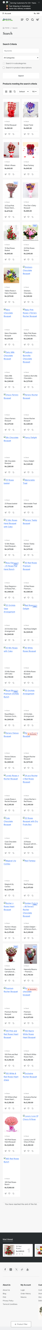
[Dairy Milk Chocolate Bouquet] (11, 360)
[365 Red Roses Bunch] (11, 1167)
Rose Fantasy (29, 165)
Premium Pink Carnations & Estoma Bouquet (11, 970)
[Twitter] (16, 1269)
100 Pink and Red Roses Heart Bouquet (11, 1055)
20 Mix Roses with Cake (10, 672)
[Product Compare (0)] (14, 91)
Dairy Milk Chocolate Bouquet (8, 377)
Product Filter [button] (22, 1324)
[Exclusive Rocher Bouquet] (30, 1081)
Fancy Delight (29, 461)
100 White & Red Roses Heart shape (11, 1098)
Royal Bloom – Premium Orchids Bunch (11, 715)
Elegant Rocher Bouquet (29, 757)
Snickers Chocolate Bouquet (28, 292)
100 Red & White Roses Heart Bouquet (30, 1055)
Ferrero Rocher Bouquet (29, 419)
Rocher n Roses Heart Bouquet (10, 928)
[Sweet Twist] (30, 109)
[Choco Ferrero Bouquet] (11, 403)
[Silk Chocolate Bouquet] (11, 445)
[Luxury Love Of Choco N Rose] (30, 1124)
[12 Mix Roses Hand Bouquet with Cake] (11, 528)
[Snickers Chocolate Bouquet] (30, 275)
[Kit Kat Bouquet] (11, 109)
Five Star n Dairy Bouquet (30, 206)
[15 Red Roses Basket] (11, 233)
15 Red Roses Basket (10, 249)
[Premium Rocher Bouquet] (11, 996)
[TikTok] (22, 1269)
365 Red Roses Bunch (10, 1183)
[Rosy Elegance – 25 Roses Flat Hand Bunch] (11, 571)
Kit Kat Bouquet (10, 125)
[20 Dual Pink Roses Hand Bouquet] (11, 190)
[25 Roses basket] (11, 488)
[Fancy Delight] (30, 445)
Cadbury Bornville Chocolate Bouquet (30, 377)
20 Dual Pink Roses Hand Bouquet (9, 206)
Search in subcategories (15, 63)
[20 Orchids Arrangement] (30, 698)
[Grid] (6, 91)
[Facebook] (5, 1269)
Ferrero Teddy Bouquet (29, 545)
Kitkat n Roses (10, 165)
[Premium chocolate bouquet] (30, 996)
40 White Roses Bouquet (30, 672)
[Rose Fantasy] (30, 150)
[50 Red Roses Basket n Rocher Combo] (9, 1250)
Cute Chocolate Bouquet (10, 843)
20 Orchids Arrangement (29, 715)
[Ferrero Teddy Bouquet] (30, 528)
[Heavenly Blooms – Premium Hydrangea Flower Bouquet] (30, 954)
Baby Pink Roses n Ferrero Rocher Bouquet (30, 334)
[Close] (39, 2)
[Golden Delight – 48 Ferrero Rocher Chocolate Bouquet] (30, 911)
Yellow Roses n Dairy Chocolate (11, 292)
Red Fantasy (28, 884)
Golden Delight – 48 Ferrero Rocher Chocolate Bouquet (30, 928)
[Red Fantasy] (30, 869)
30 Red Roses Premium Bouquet (29, 587)
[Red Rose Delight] (30, 613)
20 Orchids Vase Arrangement (11, 630)
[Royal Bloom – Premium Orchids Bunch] (11, 698)
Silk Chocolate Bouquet (10, 462)
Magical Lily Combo (9, 885)
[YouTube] (27, 1269)
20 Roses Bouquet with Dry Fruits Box (30, 843)
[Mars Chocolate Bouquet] (11, 318)
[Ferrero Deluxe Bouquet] (11, 741)
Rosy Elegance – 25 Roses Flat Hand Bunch (11, 587)
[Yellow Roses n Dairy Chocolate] (11, 275)
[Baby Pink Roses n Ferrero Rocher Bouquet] (30, 318)
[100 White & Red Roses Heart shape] (11, 1081)
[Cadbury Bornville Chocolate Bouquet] (30, 360)
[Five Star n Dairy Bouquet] (30, 190)
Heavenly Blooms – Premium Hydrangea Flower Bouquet (30, 970)
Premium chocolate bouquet (27, 1013)
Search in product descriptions (18, 67)
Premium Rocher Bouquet (11, 1013)
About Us (6, 1285)
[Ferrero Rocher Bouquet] (30, 403)
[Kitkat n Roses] (11, 150)
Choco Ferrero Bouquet (10, 419)
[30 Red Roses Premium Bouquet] (30, 571)
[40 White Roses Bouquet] (30, 656)
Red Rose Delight (30, 629)
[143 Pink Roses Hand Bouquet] (11, 1124)
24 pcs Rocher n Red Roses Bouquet (30, 800)
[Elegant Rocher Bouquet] (30, 741)
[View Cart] (37, 19)
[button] (6, 134)
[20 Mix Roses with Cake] (11, 656)
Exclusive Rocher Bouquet (30, 1098)
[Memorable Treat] (30, 488)
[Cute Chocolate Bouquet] (11, 826)
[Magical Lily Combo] (11, 869)
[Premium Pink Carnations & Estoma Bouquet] (11, 954)
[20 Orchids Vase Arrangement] (11, 613)
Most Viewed (8, 1239)
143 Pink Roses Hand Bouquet (10, 1140)
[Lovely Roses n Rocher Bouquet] (11, 784)
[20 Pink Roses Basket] (30, 233)
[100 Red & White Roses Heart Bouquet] (30, 1039)
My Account (26, 1285)
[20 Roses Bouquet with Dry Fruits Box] (30, 826)
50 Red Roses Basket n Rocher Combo (19, 1247)
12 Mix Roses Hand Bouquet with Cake (10, 545)
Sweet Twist (28, 125)
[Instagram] (10, 1269)
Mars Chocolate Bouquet (11, 334)
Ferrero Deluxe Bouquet (10, 757)
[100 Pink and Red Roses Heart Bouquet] (11, 1039)
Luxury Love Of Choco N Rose (29, 1140)
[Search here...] (32, 19)
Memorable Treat (30, 503)
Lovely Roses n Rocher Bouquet (11, 800)
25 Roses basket (11, 503)
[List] (10, 91)
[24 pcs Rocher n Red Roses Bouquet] (30, 784)
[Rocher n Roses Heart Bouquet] (11, 911)
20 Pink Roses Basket (29, 249)
